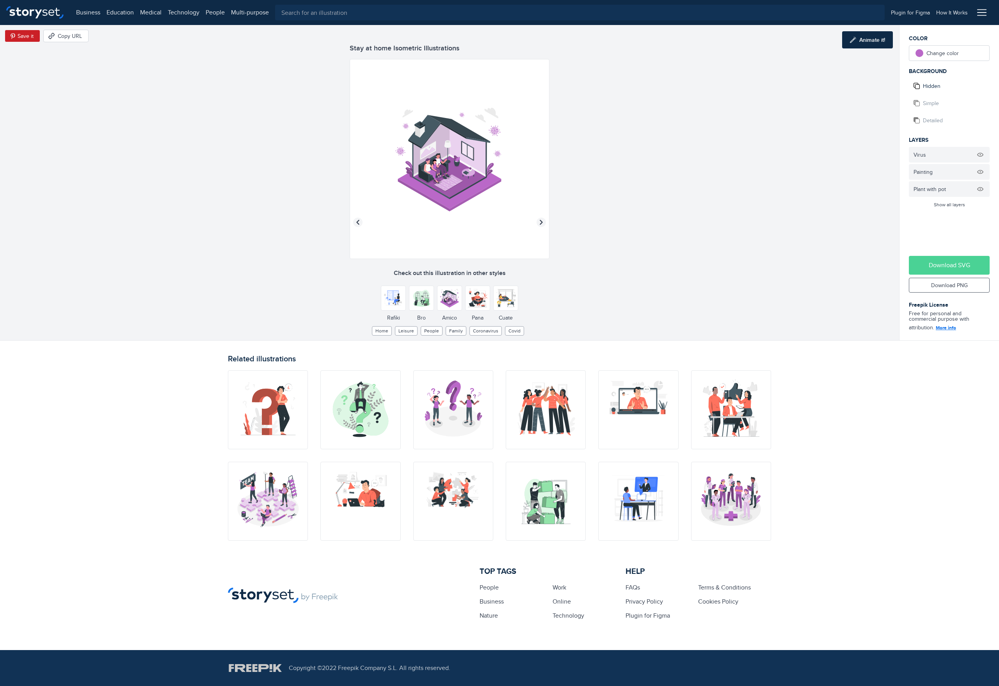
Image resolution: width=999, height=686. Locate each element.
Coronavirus (485, 330)
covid (514, 330)
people (215, 12)
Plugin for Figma (648, 615)
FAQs (633, 587)
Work (559, 587)
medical (151, 12)
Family (456, 330)
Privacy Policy (644, 601)
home (381, 330)
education (120, 12)
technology (183, 12)
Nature (489, 615)
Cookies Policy (718, 601)
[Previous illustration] (358, 222)
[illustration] (268, 409)
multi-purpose (250, 12)
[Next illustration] (541, 222)
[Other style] (393, 298)
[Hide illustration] (980, 154)
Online (562, 601)
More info (946, 328)
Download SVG (949, 265)
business (88, 12)
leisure (406, 330)
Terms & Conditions (724, 587)
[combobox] (580, 12)
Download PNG (949, 285)
